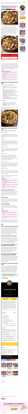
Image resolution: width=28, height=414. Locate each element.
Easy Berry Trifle (15, 375)
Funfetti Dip (9, 375)
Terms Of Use (23, 412)
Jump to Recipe (5, 25)
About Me (21, 412)
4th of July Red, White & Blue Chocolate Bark (15, 368)
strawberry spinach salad (12, 66)
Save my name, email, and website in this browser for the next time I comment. (9, 396)
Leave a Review (14, 25)
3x (16, 312)
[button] (26, 3)
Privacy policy (18, 412)
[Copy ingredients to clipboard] (5, 312)
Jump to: (3, 60)
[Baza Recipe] (4, 1)
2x (15, 312)
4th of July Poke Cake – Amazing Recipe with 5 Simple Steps (9, 368)
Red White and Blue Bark (3, 367)
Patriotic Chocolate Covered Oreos (3, 376)
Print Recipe (10, 25)
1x (14, 312)
